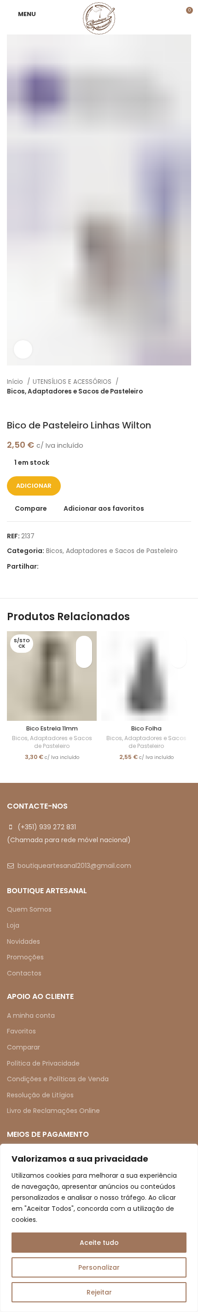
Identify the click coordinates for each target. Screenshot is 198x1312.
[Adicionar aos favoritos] (84, 644)
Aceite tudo (99, 1242)
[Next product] (186, 406)
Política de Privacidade (43, 1063)
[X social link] (57, 566)
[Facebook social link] (46, 566)
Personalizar (99, 1267)
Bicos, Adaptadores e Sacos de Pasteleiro (75, 391)
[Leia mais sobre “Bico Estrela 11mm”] (84, 660)
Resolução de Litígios (40, 1095)
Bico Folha (146, 728)
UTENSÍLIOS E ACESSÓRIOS (73, 381)
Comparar (23, 1047)
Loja (13, 925)
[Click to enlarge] (23, 349)
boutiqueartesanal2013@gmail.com (74, 865)
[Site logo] (99, 18)
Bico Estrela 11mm (52, 728)
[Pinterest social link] (67, 566)
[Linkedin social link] (78, 566)
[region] (99, 1228)
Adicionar (34, 485)
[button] (178, 660)
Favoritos (21, 1031)
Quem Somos (29, 909)
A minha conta (31, 1015)
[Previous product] (168, 406)
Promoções (25, 957)
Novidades (23, 941)
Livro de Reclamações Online (53, 1110)
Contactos (24, 973)
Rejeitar (99, 1292)
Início (16, 381)
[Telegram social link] (88, 566)
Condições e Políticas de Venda (58, 1079)
